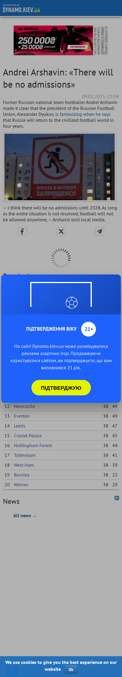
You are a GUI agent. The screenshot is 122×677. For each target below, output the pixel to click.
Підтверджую (61, 388)
